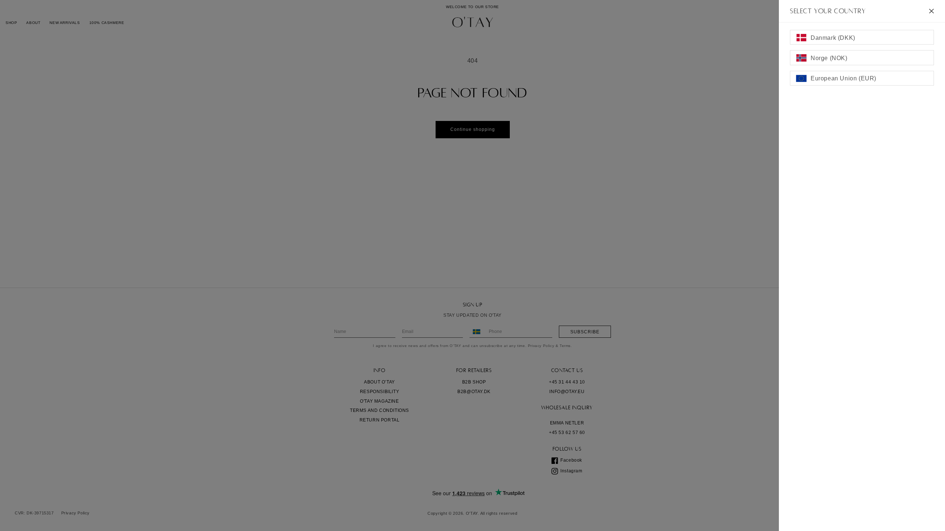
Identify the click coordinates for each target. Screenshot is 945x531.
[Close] (931, 11)
